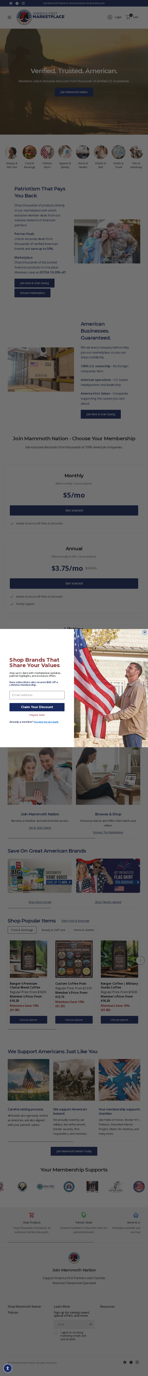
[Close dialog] (145, 632)
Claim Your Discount (37, 707)
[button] (7, 1368)
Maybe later (37, 715)
